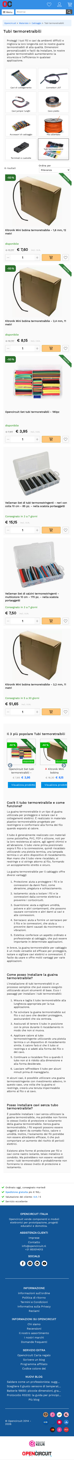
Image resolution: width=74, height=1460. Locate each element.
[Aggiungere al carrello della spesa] (51, 257)
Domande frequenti (34, 1342)
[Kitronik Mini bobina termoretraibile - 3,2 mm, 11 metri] (37, 655)
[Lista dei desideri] (46, 4)
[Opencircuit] (37, 1454)
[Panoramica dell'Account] (56, 4)
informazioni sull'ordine (34, 1293)
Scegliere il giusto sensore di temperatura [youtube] (34, 1386)
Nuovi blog (34, 1376)
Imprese (34, 1237)
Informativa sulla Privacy (34, 1306)
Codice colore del (34, 1368)
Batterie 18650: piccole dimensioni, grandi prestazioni (34, 1390)
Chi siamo (34, 1324)
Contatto (34, 1242)
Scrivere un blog (34, 1359)
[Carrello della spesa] (67, 4)
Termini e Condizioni (34, 1302)
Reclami (34, 1311)
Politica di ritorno (34, 1297)
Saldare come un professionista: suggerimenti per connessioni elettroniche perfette (34, 1381)
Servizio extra (34, 1350)
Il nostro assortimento (34, 1333)
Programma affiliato (33, 1364)
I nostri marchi (34, 1337)
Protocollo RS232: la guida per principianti (34, 1395)
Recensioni (34, 1328)
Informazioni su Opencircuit (34, 1319)
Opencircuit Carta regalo (34, 1355)
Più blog (34, 1399)
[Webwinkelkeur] (37, 1444)
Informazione (34, 1288)
